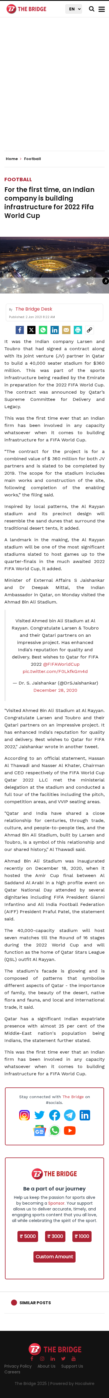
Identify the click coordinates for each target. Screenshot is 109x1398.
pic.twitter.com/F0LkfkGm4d (55, 671)
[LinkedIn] (54, 330)
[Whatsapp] (43, 330)
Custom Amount (54, 1256)
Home (12, 159)
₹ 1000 (82, 1236)
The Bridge (73, 1096)
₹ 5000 (28, 1236)
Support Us (72, 1366)
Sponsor (56, 1203)
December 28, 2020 (55, 690)
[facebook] (19, 330)
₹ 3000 (55, 1236)
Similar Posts (35, 1303)
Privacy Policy (18, 1366)
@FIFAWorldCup (61, 664)
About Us (46, 1366)
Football (18, 179)
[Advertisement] (54, 89)
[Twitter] (31, 330)
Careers (12, 1372)
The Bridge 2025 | (32, 1383)
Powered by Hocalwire (72, 1383)
